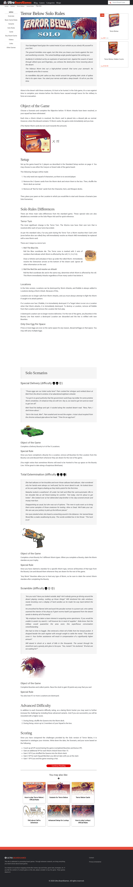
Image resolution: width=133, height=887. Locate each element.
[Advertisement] (59, 350)
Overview (11, 16)
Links (11, 43)
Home (6, 6)
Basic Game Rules (11, 20)
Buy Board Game (11, 36)
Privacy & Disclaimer (95, 862)
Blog (36, 3)
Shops (58, 3)
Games (42, 3)
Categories (50, 3)
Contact (91, 857)
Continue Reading (58, 766)
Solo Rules (11, 28)
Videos (11, 40)
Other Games (11, 47)
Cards (11, 32)
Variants (11, 24)
